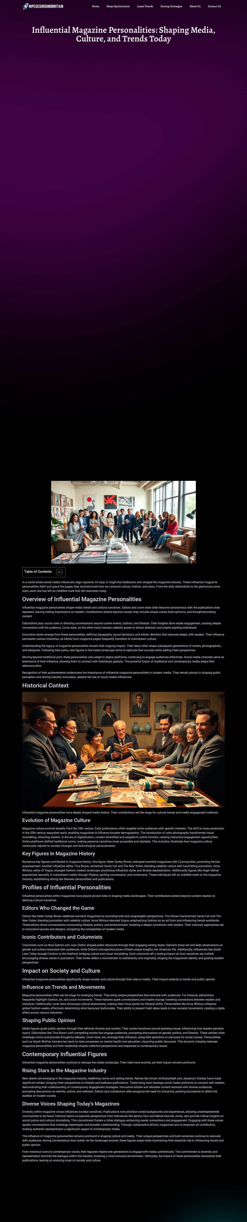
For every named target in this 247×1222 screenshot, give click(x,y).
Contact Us (214, 6)
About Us (195, 6)
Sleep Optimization (118, 6)
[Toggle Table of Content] (58, 572)
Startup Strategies (171, 6)
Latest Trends (145, 6)
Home (95, 6)
